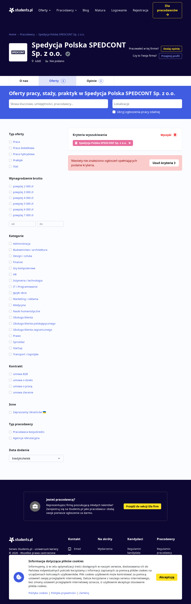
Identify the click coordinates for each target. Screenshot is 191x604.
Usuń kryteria (163, 163)
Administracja (21, 243)
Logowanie (119, 10)
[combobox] (58, 103)
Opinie (94, 81)
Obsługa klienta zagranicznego (32, 329)
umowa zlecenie (23, 392)
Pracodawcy (65, 10)
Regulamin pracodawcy (164, 550)
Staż (15, 166)
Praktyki (18, 160)
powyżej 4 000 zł (23, 198)
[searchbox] (58, 103)
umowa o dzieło (23, 380)
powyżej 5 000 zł (23, 203)
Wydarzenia (105, 549)
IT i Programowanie (25, 286)
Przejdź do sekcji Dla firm (142, 506)
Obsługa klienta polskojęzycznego (34, 323)
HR (15, 274)
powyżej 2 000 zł (23, 186)
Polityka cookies (38, 593)
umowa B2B (20, 374)
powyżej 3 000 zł (23, 192)
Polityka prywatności (63, 593)
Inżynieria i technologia (28, 280)
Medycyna (19, 305)
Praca (16, 142)
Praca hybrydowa (24, 154)
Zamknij (84, 593)
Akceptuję (166, 577)
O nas (24, 81)
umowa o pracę (22, 386)
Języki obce (20, 293)
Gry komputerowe (24, 268)
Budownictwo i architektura (30, 250)
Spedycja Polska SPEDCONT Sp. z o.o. (61, 34)
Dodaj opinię (171, 48)
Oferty (43, 10)
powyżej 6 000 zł (23, 209)
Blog (86, 10)
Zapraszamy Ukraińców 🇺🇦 (29, 412)
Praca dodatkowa (23, 148)
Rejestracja (140, 10)
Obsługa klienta (23, 317)
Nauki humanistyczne (26, 311)
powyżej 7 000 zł (23, 215)
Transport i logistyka (25, 354)
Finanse (18, 262)
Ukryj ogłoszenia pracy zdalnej (138, 112)
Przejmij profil (170, 56)
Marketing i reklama (25, 299)
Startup (17, 348)
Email (77, 549)
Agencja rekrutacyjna (26, 438)
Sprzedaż (19, 342)
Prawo (17, 336)
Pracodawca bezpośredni (28, 432)
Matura (100, 10)
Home (12, 34)
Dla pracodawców (167, 8)
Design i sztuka (22, 256)
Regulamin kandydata (134, 550)
